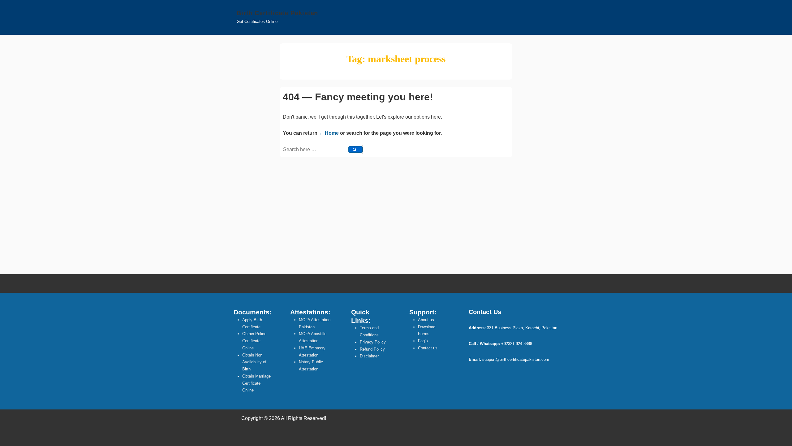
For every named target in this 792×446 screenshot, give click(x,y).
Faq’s (423, 341)
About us (426, 319)
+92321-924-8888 (516, 343)
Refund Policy (372, 349)
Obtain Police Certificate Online (254, 340)
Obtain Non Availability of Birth (254, 362)
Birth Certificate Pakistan (277, 13)
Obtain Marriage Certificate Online (256, 383)
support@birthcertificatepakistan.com (515, 359)
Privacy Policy (373, 342)
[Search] (355, 149)
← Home (329, 133)
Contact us (427, 348)
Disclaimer (369, 356)
